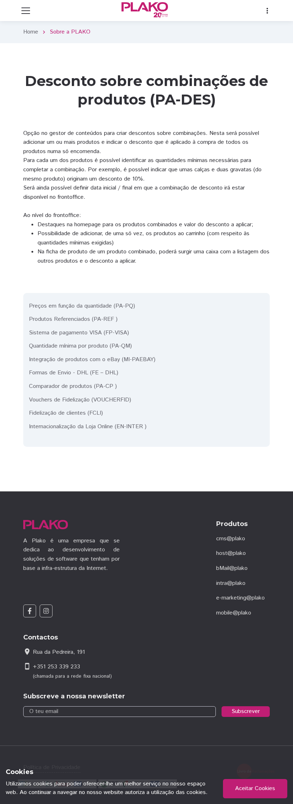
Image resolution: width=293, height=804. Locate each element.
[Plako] (146, 10)
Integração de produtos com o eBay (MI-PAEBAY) (92, 359)
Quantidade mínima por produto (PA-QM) (80, 346)
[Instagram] (46, 611)
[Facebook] (29, 611)
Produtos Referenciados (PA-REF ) (73, 319)
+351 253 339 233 (56, 667)
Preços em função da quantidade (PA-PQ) (82, 306)
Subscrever (246, 711)
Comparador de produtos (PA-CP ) (73, 386)
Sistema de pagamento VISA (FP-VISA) (79, 333)
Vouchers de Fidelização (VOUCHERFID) (80, 400)
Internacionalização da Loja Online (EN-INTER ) (87, 427)
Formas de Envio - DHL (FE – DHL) (73, 373)
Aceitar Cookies (255, 788)
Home (30, 32)
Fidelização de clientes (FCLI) (66, 413)
